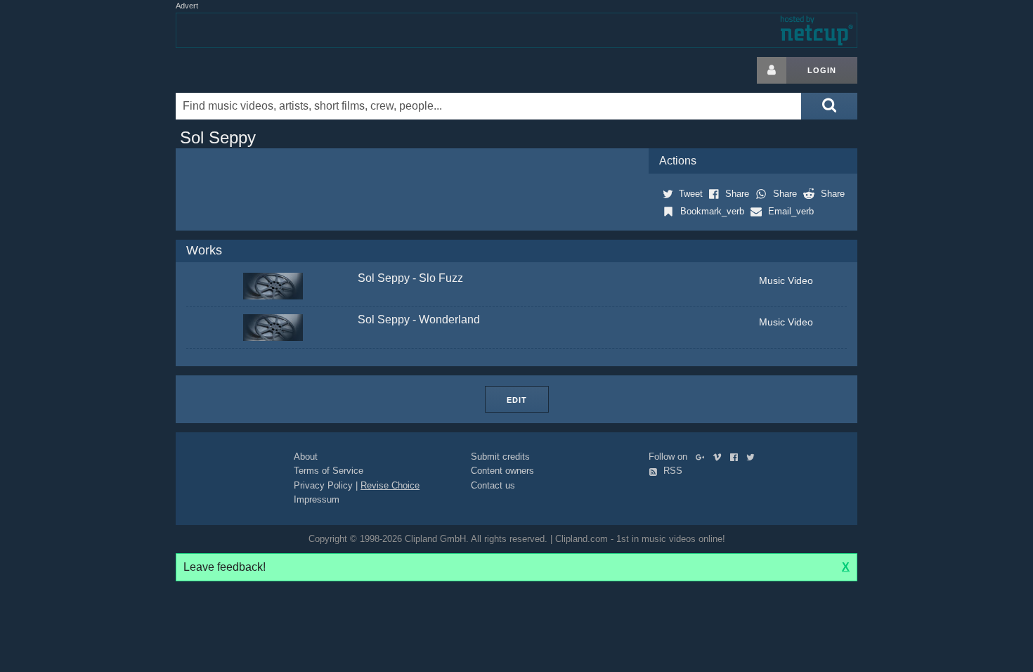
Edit (517, 400)
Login (821, 70)
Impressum (316, 499)
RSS (671, 470)
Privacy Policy (323, 485)
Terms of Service (328, 470)
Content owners (502, 470)
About (306, 456)
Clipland (249, 70)
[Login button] (771, 70)
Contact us (493, 485)
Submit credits (500, 456)
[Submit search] (829, 106)
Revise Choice (390, 485)
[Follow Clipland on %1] (703, 456)
